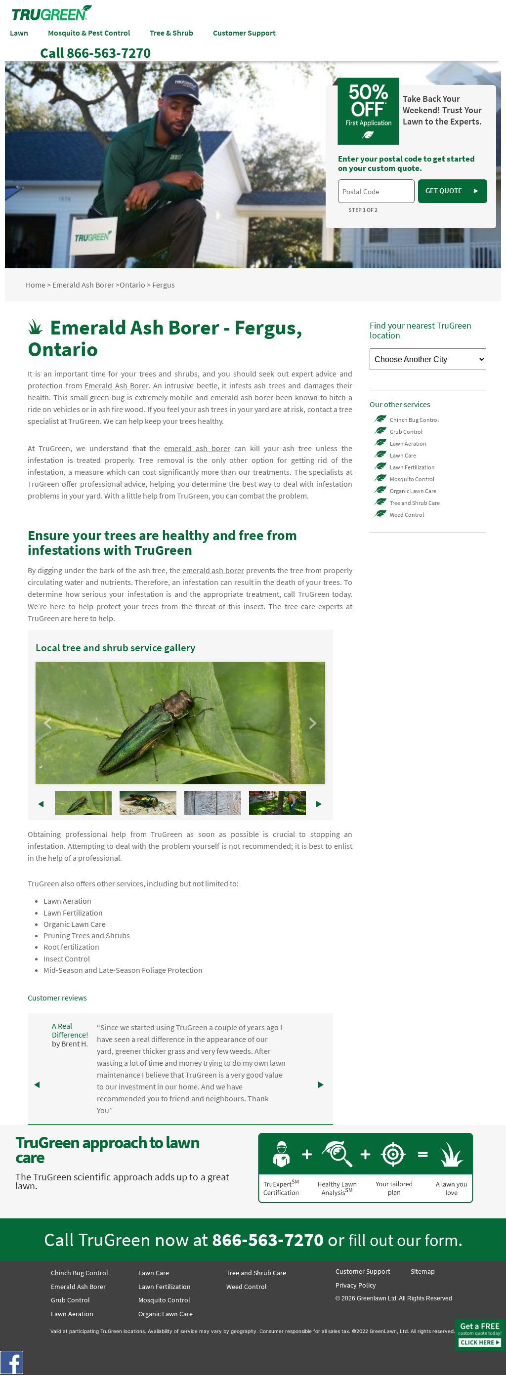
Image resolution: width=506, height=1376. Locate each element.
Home (35, 285)
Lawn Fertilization (73, 912)
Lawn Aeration (67, 901)
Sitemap (423, 1271)
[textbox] (376, 191)
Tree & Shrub (171, 33)
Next (312, 723)
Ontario (132, 285)
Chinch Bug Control (414, 419)
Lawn (19, 33)
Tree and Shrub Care (415, 502)
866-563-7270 (268, 1239)
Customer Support (244, 33)
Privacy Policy (356, 1285)
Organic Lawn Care (74, 924)
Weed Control (407, 514)
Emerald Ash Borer (83, 285)
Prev (48, 723)
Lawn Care (403, 455)
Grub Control (406, 431)
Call (95, 52)
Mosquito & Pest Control (89, 33)
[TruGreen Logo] (52, 17)
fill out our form (403, 1240)
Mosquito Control (412, 479)
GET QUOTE (452, 190)
